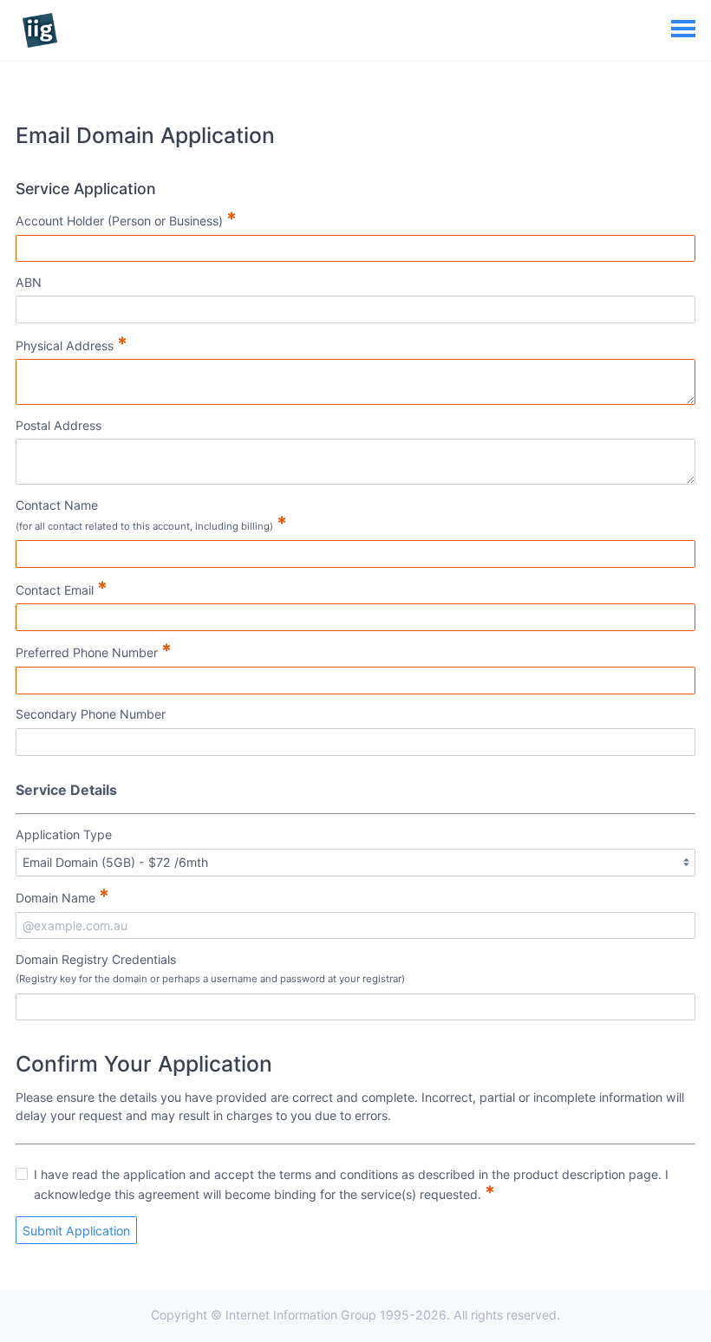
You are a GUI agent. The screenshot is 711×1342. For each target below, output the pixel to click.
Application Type (64, 834)
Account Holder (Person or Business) (126, 218)
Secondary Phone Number (91, 714)
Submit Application (76, 1230)
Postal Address (58, 425)
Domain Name (62, 895)
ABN (29, 282)
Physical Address (71, 343)
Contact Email (62, 588)
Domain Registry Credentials (210, 968)
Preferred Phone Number (94, 650)
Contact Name (151, 516)
